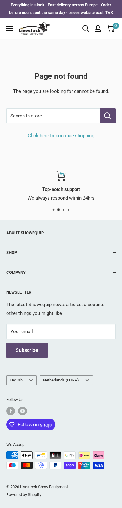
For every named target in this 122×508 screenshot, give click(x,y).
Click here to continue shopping (61, 135)
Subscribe (27, 350)
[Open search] (85, 28)
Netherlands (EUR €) (61, 380)
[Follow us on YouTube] (22, 411)
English (16, 380)
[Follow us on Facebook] (10, 411)
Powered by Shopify (23, 494)
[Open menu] (9, 28)
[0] (110, 28)
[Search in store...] (108, 115)
